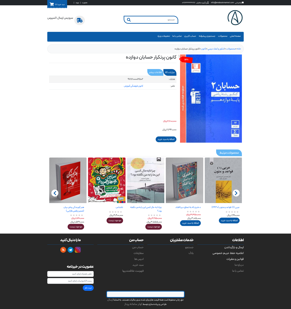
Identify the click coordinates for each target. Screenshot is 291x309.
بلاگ (191, 253)
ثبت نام (88, 288)
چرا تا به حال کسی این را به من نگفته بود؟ (146, 209)
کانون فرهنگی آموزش (133, 86)
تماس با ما (177, 36)
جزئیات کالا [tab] (170, 72)
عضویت (84, 2)
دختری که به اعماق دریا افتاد (188, 207)
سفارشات (139, 253)
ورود (77, 2)
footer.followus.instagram (78, 250)
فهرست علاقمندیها (133, 271)
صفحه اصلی (235, 36)
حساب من (138, 247)
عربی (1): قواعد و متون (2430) (226, 207)
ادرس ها (139, 259)
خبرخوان (63, 250)
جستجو (189, 247)
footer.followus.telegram (70, 250)
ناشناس (119, 207)
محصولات (222, 36)
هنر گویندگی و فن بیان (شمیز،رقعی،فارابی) (74, 209)
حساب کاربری (190, 36)
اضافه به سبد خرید (190, 223)
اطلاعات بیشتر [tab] (155, 72)
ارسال (110, 300)
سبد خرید (138, 265)
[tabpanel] (112, 83)
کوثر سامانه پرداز (133, 304)
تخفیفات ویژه (163, 36)
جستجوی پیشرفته (207, 36)
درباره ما (239, 265)
